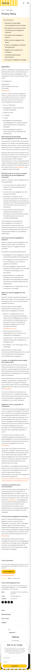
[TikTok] (12, 602)
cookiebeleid (7, 389)
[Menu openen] (27, 3)
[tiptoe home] (6, 3)
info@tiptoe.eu (6, 90)
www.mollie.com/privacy (10, 328)
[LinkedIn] (9, 602)
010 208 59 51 (14, 598)
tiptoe (3, 10)
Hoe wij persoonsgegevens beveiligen (15, 60)
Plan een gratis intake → (8, 575)
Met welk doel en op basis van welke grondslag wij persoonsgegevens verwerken (15, 30)
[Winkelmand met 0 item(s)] (23, 3)
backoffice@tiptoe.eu (16, 596)
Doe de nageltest (8, 571)
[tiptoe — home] (15, 637)
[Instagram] (3, 602)
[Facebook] (6, 602)
